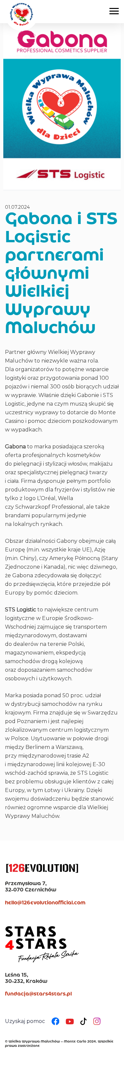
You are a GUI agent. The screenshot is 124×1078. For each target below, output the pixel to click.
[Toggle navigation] (114, 10)
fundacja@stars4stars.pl (38, 994)
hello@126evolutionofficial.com (45, 903)
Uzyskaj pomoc (25, 1021)
